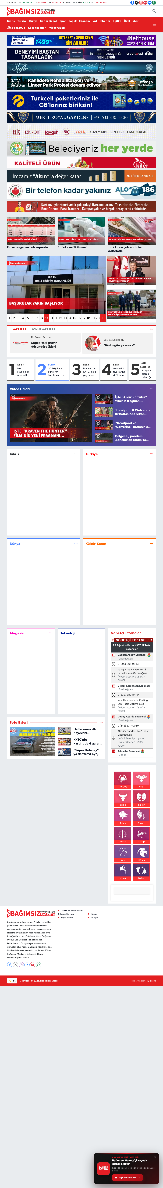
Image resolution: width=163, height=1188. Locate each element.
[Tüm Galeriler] (101, 722)
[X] (15, 964)
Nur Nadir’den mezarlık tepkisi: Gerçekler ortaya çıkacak (23, 372)
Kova (123, 878)
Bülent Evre (110, 340)
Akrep (141, 841)
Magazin (17, 633)
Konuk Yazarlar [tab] (43, 329)
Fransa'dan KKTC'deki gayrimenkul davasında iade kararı (90, 372)
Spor (63, 21)
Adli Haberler (101, 21)
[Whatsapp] (38, 964)
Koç (141, 786)
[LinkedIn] (27, 964)
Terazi (122, 841)
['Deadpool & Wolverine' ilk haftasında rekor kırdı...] (104, 412)
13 (65, 318)
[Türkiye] (151, 454)
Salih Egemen (39, 340)
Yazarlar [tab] (19, 329)
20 (98, 318)
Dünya (33, 21)
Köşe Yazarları (37, 27)
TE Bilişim (151, 981)
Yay (123, 860)
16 (79, 318)
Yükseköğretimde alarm (121, 345)
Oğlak (141, 860)
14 (69, 318)
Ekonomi (84, 21)
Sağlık (73, 21)
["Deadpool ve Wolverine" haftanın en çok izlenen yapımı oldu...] (104, 425)
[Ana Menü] (154, 24)
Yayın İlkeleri (67, 917)
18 (88, 318)
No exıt (36, 345)
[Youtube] (32, 964)
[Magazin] (50, 633)
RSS (13, 981)
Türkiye (22, 21)
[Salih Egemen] (20, 343)
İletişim (94, 917)
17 (83, 318)
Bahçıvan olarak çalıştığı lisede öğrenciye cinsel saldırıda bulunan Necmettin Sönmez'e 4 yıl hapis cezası (148, 374)
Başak (141, 823)
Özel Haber (131, 21)
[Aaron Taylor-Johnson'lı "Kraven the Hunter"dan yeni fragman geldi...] (51, 418)
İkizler (141, 805)
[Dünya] (76, 543)
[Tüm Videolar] (151, 389)
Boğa (123, 805)
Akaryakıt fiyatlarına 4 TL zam (119, 372)
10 (51, 318)
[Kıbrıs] (76, 454)
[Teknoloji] (101, 633)
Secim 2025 (17, 27)
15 (74, 318)
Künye (94, 914)
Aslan (123, 823)
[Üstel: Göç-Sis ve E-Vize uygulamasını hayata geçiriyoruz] (131, 270)
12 (60, 318)
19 (93, 318)
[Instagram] (21, 964)
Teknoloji (67, 633)
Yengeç (122, 786)
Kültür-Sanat (48, 21)
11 (56, 318)
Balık (141, 878)
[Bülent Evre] (93, 343)
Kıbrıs (11, 21)
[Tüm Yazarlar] (151, 329)
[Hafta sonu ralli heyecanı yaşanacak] (64, 731)
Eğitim (117, 21)
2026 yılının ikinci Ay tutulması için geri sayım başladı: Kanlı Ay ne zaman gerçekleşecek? (57, 372)
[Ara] (154, 11)
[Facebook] (9, 964)
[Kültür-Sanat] (151, 543)
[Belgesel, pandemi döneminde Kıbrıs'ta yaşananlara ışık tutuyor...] (104, 438)
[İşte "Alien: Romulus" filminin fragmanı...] (104, 399)
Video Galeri (57, 27)
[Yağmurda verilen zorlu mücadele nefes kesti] (32, 741)
